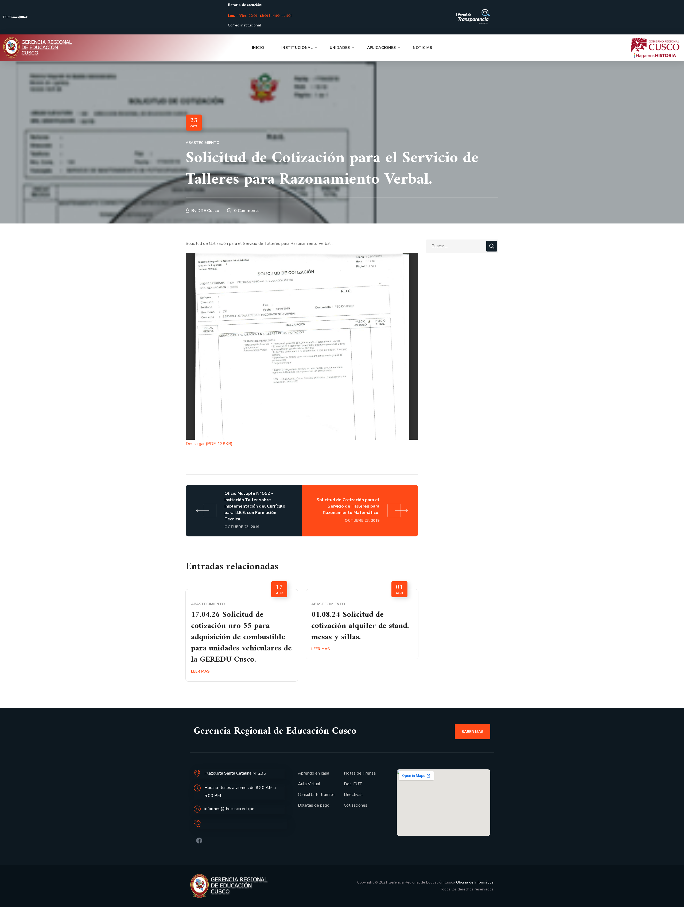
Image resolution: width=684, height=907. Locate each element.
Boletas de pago (313, 805)
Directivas (353, 795)
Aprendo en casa (313, 773)
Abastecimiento (203, 142)
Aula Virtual (309, 784)
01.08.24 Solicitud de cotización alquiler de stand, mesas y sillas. (360, 626)
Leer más (200, 671)
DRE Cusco (208, 211)
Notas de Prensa (360, 773)
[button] (472, 731)
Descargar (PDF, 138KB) (209, 444)
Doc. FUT (353, 784)
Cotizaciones (355, 805)
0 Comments (246, 211)
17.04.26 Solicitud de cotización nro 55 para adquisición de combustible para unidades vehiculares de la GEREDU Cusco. (241, 637)
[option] (242, 635)
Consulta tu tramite (316, 795)
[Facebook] (199, 840)
